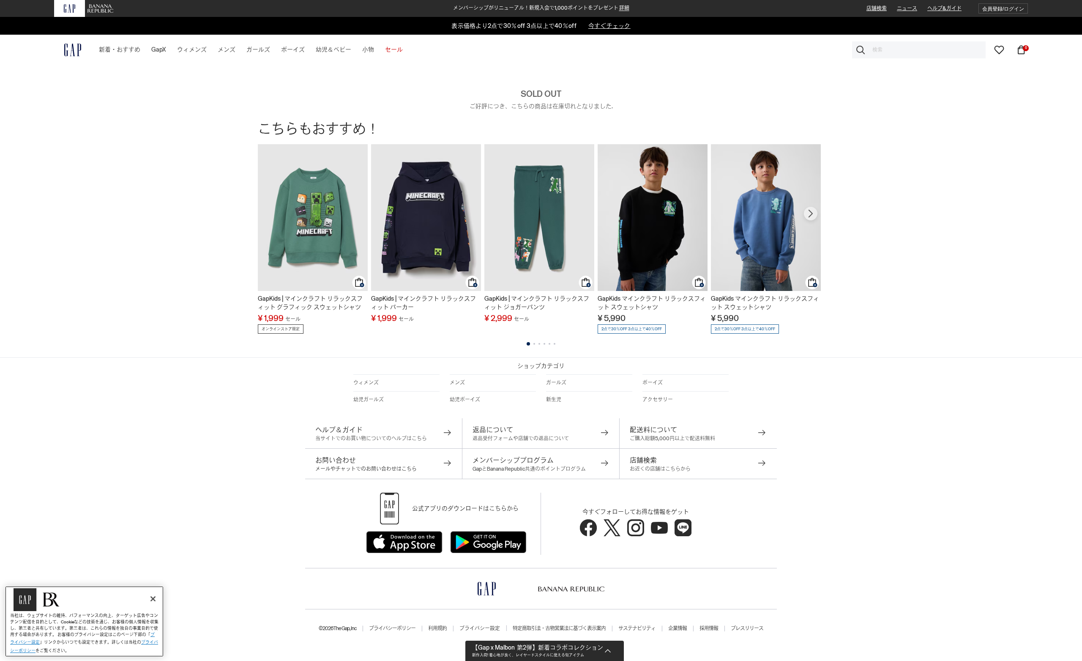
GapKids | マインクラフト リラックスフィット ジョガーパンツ (536, 302)
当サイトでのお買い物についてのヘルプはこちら (371, 439)
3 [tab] (539, 344)
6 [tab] (554, 344)
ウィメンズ (366, 383)
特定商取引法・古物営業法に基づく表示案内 (559, 628)
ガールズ (556, 383)
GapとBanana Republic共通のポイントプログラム (529, 469)
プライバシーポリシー (392, 628)
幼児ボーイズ (465, 400)
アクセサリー (657, 400)
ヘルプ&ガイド (944, 8)
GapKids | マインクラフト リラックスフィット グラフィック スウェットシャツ (310, 302)
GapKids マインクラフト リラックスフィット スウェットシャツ (652, 302)
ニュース (907, 8)
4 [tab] (544, 344)
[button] (1003, 9)
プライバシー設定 (479, 628)
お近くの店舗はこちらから (660, 469)
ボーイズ (652, 383)
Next (810, 213)
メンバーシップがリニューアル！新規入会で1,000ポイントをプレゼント (541, 8)
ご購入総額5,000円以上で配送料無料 (672, 439)
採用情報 (708, 628)
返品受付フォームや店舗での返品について (521, 439)
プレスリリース (747, 628)
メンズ (457, 383)
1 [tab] (528, 344)
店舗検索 (876, 8)
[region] (84, 621)
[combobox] (919, 49)
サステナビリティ (637, 628)
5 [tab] (549, 344)
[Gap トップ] (67, 50)
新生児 (553, 400)
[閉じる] (153, 599)
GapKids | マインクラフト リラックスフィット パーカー (423, 302)
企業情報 (677, 628)
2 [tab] (534, 344)
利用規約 (437, 628)
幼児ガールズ (368, 400)
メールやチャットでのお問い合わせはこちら (366, 469)
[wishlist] (999, 49)
